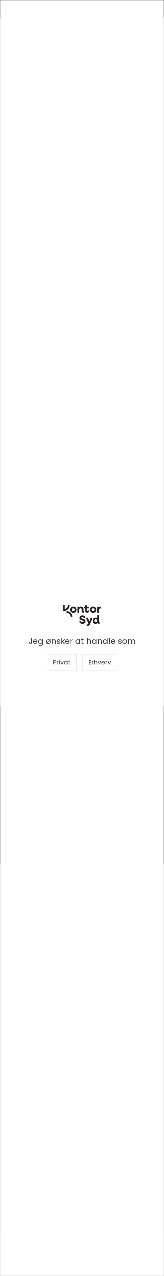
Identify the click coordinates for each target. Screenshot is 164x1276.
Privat (62, 662)
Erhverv (99, 662)
